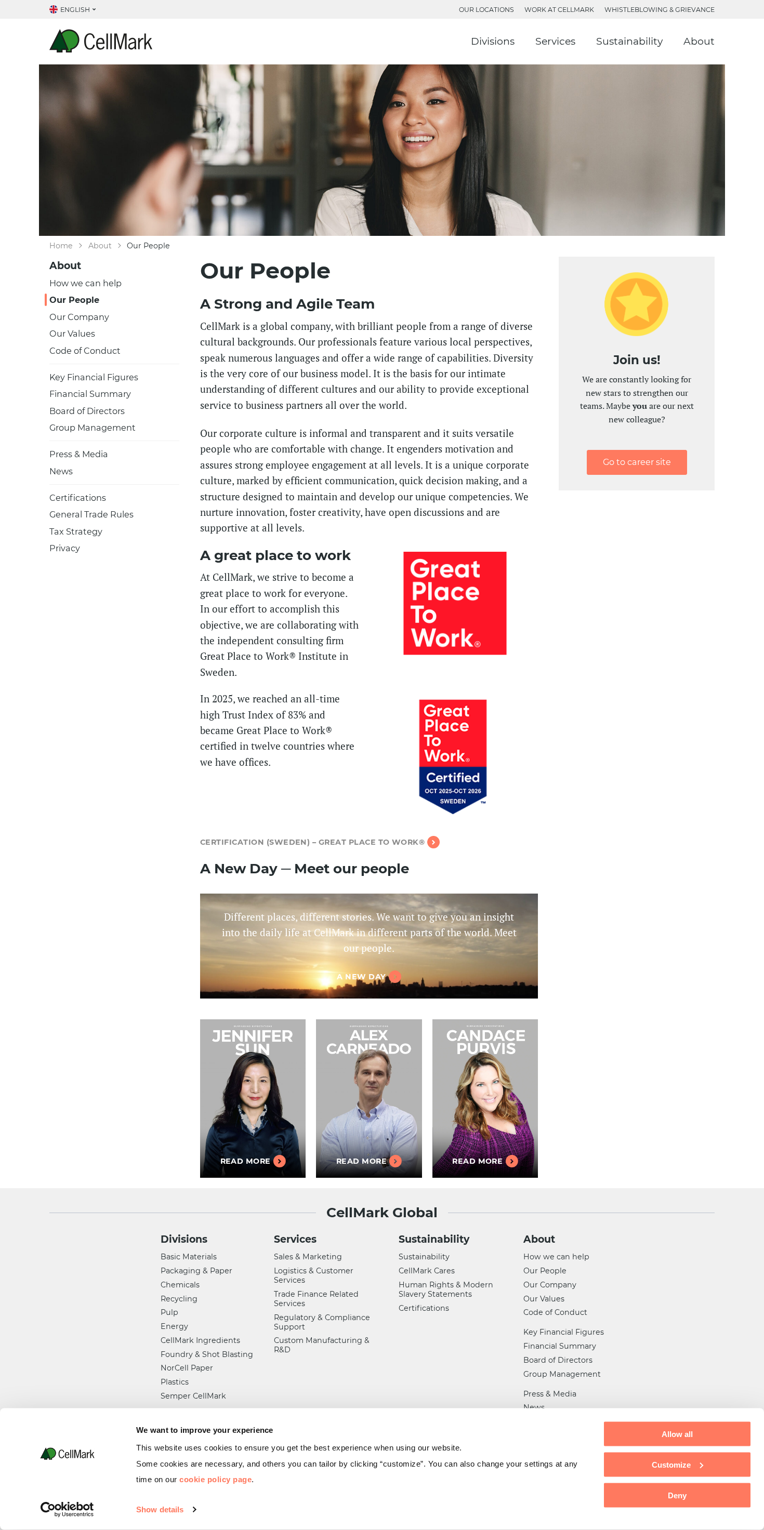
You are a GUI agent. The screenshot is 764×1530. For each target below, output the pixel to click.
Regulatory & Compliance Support (322, 1322)
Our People (74, 300)
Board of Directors (87, 411)
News (61, 471)
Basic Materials (189, 1256)
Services (555, 41)
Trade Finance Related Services (316, 1298)
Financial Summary (90, 394)
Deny (677, 1495)
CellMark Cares (427, 1270)
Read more (245, 1161)
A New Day (361, 976)
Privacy (64, 548)
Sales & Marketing (308, 1256)
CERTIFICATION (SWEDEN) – (312, 842)
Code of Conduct (85, 350)
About (699, 41)
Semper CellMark (193, 1396)
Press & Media (78, 454)
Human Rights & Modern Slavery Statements (446, 1289)
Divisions (493, 41)
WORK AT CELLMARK (559, 10)
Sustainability (629, 41)
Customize (671, 1464)
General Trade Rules (91, 514)
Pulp (169, 1312)
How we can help (85, 283)
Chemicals (180, 1284)
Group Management (92, 427)
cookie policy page (215, 1478)
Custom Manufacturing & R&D (322, 1345)
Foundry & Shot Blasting (207, 1354)
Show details (159, 1509)
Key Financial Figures (93, 377)
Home (61, 245)
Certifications (77, 498)
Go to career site (637, 462)
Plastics (175, 1382)
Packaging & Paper (196, 1270)
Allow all (677, 1434)
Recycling (179, 1298)
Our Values (72, 333)
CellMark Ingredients (200, 1340)
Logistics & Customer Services (313, 1275)
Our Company (79, 317)
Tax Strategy (75, 531)
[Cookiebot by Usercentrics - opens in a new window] (67, 1510)
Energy (174, 1326)
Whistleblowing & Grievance (659, 10)
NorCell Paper (187, 1368)
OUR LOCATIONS (486, 10)
